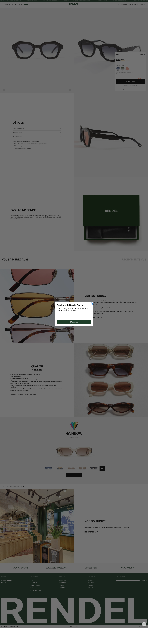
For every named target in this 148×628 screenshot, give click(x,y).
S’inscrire (74, 322)
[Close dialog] (91, 304)
